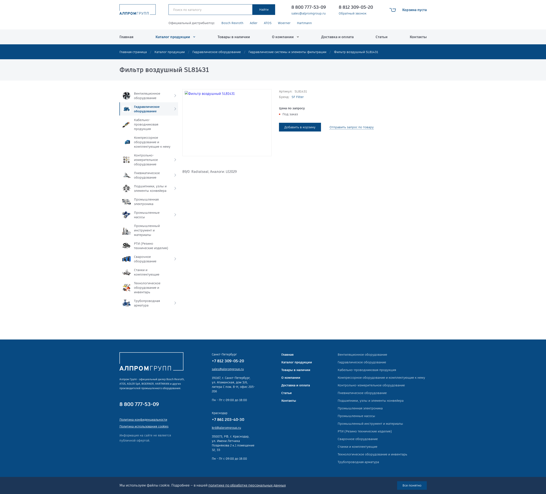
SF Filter (298, 97)
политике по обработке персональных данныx (247, 485)
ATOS (268, 23)
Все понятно (411, 485)
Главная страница (133, 52)
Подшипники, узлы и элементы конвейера (371, 400)
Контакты (418, 36)
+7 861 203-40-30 (228, 419)
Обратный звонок (352, 13)
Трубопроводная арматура (358, 462)
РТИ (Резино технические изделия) (365, 431)
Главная (126, 36)
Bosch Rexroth (232, 23)
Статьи (382, 36)
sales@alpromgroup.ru (308, 13)
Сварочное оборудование (358, 439)
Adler (253, 23)
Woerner (284, 23)
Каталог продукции (172, 36)
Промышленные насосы (356, 416)
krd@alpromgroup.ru (226, 428)
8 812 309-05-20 (356, 7)
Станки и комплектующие (357, 446)
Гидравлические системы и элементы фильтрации (287, 52)
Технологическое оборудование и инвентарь (372, 454)
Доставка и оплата (337, 36)
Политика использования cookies (143, 426)
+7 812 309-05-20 (228, 361)
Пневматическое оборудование (362, 393)
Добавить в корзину (299, 127)
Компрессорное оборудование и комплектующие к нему (381, 377)
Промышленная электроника (360, 408)
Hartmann (304, 23)
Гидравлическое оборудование (216, 52)
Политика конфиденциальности (143, 419)
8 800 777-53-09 (308, 7)
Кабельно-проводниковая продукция (367, 370)
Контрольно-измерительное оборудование (371, 385)
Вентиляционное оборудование (362, 354)
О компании (283, 36)
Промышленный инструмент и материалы (370, 423)
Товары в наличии (234, 36)
